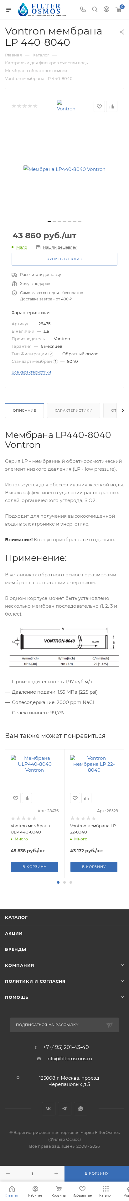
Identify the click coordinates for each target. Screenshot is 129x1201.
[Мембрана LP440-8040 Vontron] (64, 169)
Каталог (16, 917)
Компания (19, 965)
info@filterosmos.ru (69, 1058)
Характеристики (73, 410)
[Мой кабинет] (106, 10)
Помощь (16, 997)
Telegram (64, 1108)
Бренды (15, 949)
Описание (24, 410)
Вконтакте (48, 1108)
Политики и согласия (35, 981)
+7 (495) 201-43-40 (66, 1047)
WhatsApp (80, 1108)
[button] (58, 882)
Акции (14, 933)
